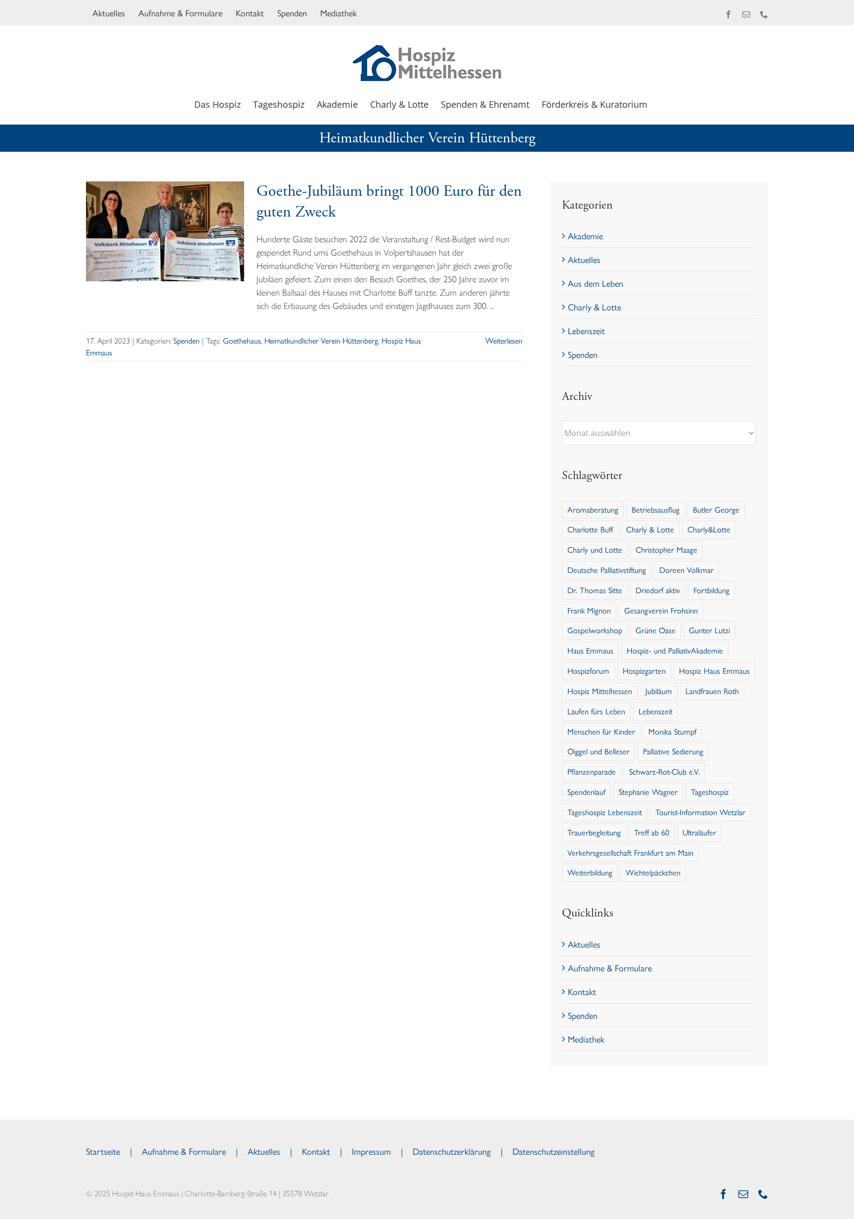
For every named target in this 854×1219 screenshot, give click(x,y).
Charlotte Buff (590, 529)
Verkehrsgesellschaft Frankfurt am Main (630, 852)
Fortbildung (711, 590)
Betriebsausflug (656, 509)
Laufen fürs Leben (596, 711)
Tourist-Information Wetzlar (700, 812)
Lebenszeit (586, 330)
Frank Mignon (589, 610)
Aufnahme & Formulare (610, 967)
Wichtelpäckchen (653, 872)
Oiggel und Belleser (598, 751)
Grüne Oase (656, 630)
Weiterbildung (589, 872)
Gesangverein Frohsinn (661, 610)
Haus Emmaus (590, 650)
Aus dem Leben (595, 283)
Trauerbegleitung (594, 832)
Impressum (371, 1151)
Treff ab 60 (651, 832)
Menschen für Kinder (601, 731)
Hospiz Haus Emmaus (714, 670)
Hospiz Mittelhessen (599, 691)
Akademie (585, 235)
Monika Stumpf (672, 731)
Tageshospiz (710, 791)
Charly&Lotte (708, 529)
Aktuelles (584, 259)
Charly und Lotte (594, 549)
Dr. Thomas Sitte (594, 590)
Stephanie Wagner (648, 791)
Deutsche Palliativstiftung (606, 569)
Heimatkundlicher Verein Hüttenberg (321, 340)
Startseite (103, 1151)
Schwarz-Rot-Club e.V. (664, 771)
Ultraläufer (699, 832)
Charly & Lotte (594, 307)
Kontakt (582, 991)
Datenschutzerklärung (452, 1151)
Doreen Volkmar (686, 569)
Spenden (186, 340)
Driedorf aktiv (658, 590)
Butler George (716, 509)
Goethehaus (242, 340)
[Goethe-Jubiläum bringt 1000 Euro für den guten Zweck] (165, 231)
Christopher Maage (666, 549)
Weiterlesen (503, 340)
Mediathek (586, 1039)
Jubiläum (658, 691)
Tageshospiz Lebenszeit (604, 812)
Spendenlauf (586, 791)
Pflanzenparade (591, 771)
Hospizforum (588, 670)
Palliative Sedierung (673, 751)
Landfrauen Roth (712, 691)
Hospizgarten (644, 670)
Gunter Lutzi (709, 630)
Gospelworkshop (594, 630)
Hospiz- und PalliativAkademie (675, 650)
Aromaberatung (592, 509)
